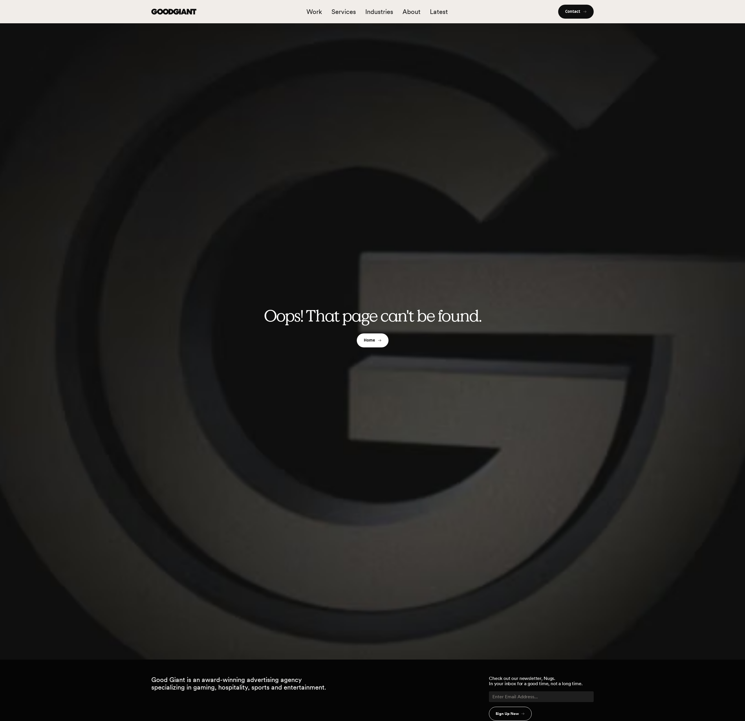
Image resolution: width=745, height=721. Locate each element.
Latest (439, 11)
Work (314, 11)
